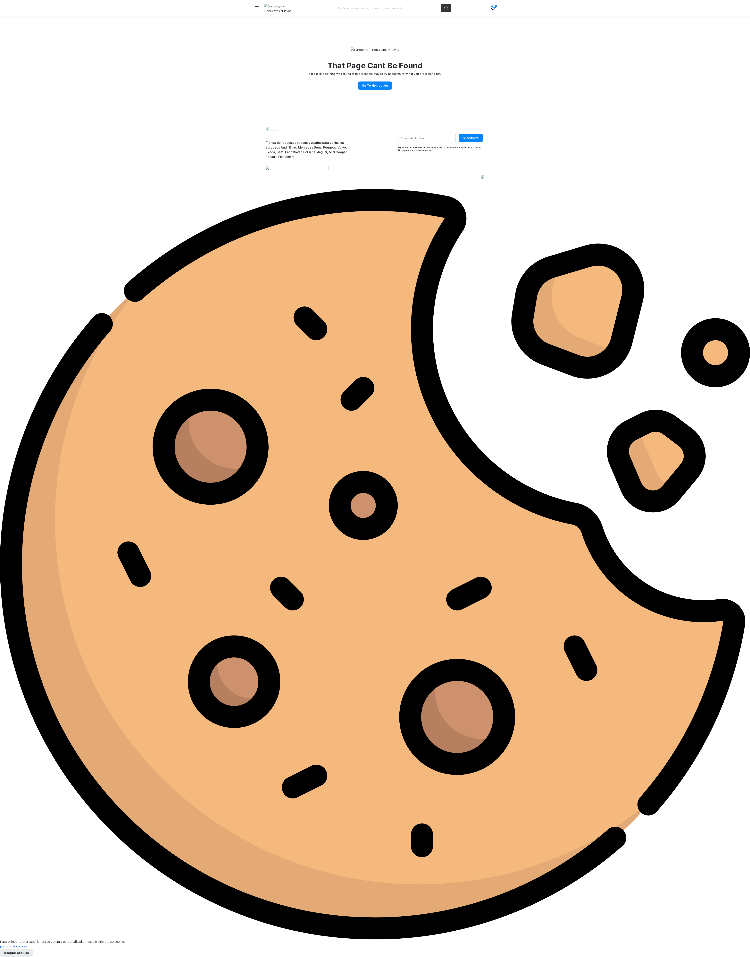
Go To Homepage (375, 85)
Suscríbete (471, 138)
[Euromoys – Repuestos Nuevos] (280, 8)
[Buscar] (446, 8)
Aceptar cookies (16, 953)
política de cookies (13, 946)
